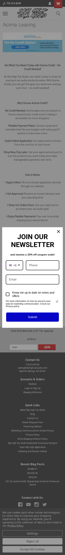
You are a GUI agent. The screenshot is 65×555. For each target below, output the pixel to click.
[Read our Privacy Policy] (57, 301)
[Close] (58, 231)
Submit (32, 317)
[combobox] (14, 265)
